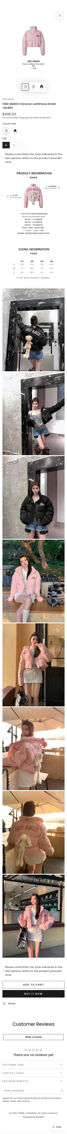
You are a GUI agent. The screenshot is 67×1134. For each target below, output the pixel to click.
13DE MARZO (8, 99)
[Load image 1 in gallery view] (25, 87)
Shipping (23, 117)
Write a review (33, 1037)
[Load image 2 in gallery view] (33, 87)
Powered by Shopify (33, 1117)
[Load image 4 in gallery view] (41, 87)
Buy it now (33, 993)
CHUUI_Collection (27, 1113)
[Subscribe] (63, 1091)
